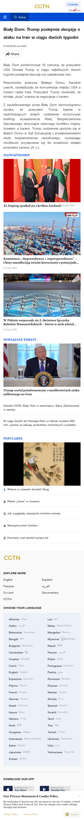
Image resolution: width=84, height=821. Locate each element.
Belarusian (22, 632)
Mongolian (59, 632)
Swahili (57, 712)
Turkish (56, 732)
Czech (16, 665)
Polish (55, 659)
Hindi (15, 725)
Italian (17, 745)
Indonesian (25, 738)
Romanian (59, 679)
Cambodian (18, 652)
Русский (8, 592)
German (18, 699)
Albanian (18, 619)
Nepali (55, 645)
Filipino (18, 685)
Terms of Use (30, 814)
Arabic (17, 625)
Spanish (57, 705)
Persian (56, 652)
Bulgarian (21, 645)
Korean (17, 758)
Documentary (50, 592)
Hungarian (20, 732)
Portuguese (60, 665)
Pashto (55, 672)
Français (8, 586)
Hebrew (17, 718)
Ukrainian (60, 738)
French (18, 692)
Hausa (17, 712)
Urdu (53, 745)
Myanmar (61, 639)
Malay (60, 625)
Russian (58, 685)
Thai (53, 725)
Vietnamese (61, 752)
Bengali (16, 639)
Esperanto (21, 679)
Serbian (57, 692)
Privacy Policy (10, 814)
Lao (53, 619)
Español (47, 579)
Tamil (54, 718)
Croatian (19, 659)
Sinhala (56, 699)
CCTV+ (7, 599)
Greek (18, 705)
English (7, 579)
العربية (46, 586)
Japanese (19, 752)
